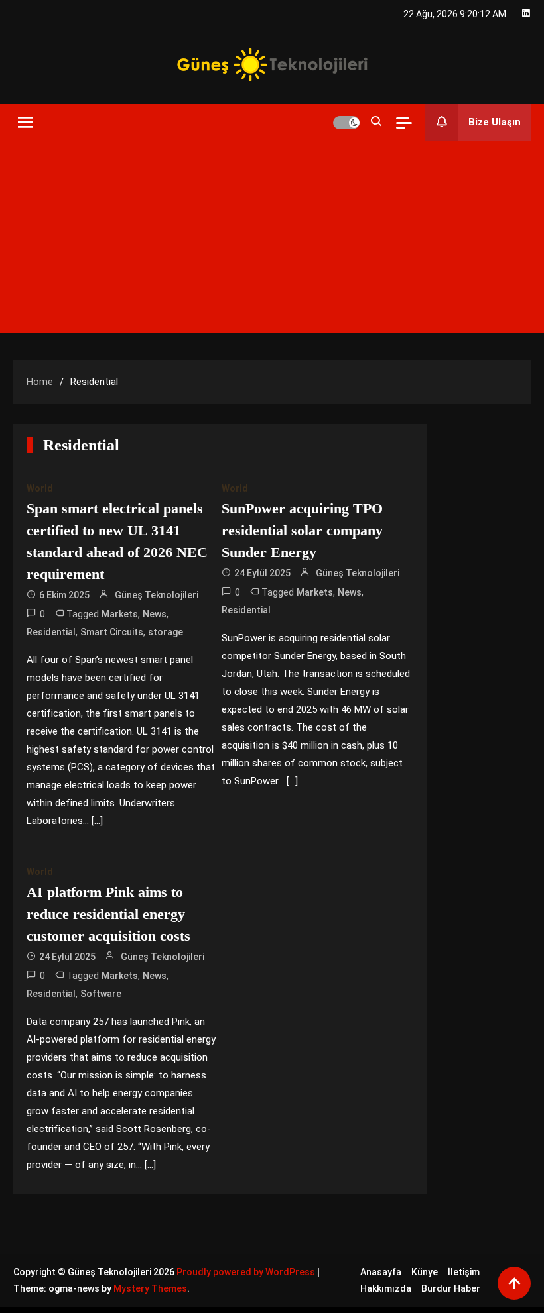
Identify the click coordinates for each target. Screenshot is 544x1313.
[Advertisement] (272, 240)
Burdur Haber (450, 1288)
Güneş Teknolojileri (156, 595)
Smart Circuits (111, 632)
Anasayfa (380, 1272)
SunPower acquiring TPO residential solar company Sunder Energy (302, 530)
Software (100, 993)
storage (165, 632)
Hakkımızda (385, 1288)
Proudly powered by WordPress (246, 1272)
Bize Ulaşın (494, 122)
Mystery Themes (150, 1288)
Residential (51, 632)
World (40, 488)
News (155, 614)
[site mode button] (346, 122)
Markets (120, 614)
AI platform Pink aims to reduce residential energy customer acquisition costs (108, 914)
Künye (424, 1272)
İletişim (464, 1272)
